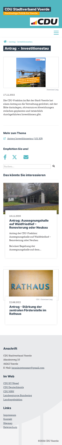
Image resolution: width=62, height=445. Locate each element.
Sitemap (7, 423)
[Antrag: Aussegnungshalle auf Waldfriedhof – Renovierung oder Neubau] (31, 184)
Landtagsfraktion (12, 399)
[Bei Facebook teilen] (5, 157)
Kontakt (7, 419)
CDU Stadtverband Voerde (27, 9)
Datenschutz (10, 427)
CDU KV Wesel (11, 383)
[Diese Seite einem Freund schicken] (25, 157)
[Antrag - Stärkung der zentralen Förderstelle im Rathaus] (31, 270)
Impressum (9, 415)
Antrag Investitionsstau (23, 138)
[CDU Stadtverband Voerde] (5, 41)
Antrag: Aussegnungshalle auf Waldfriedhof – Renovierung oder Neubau (29, 224)
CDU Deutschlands (13, 387)
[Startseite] (44, 19)
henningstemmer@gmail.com (28, 367)
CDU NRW (8, 391)
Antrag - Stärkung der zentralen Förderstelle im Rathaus (27, 310)
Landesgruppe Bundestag (17, 395)
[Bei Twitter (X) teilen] (14, 157)
